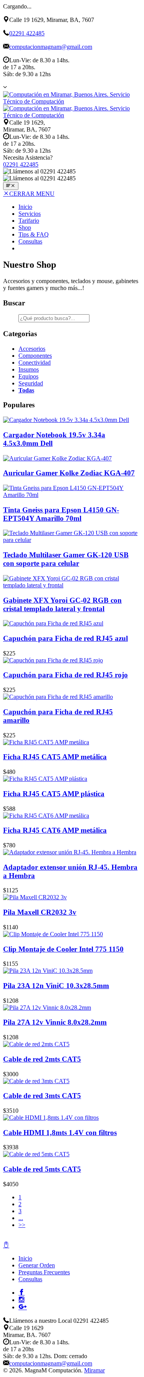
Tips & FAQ (33, 234)
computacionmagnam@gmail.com (50, 46)
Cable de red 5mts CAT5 (42, 1169)
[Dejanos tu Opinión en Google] (22, 1307)
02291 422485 (27, 33)
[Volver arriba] (6, 1245)
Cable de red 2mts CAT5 (42, 1059)
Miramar (94, 1370)
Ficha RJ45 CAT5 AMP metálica (55, 757)
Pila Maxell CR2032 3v (39, 912)
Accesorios (31, 348)
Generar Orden (36, 1265)
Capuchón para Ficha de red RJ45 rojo (65, 675)
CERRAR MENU (32, 193)
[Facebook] (21, 1292)
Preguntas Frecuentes (44, 1272)
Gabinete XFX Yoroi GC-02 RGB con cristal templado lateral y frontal (62, 604)
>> (21, 1225)
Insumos (28, 369)
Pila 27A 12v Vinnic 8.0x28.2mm (55, 1022)
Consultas (30, 241)
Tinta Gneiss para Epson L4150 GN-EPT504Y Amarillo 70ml (61, 514)
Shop (24, 227)
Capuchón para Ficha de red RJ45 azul (65, 638)
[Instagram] (21, 1299)
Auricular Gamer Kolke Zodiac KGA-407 (69, 473)
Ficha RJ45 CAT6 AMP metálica (55, 830)
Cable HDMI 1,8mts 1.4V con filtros (60, 1133)
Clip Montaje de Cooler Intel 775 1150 (63, 949)
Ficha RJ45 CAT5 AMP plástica (53, 794)
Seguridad (30, 383)
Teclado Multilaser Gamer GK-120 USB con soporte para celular (66, 559)
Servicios (29, 213)
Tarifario (28, 220)
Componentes (35, 355)
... (20, 1218)
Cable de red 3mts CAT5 (42, 1096)
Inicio (25, 206)
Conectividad (34, 362)
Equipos (28, 376)
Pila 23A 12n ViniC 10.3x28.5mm (56, 986)
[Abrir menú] (10, 186)
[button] (5, 87)
